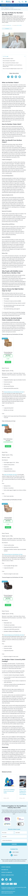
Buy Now (8, 446)
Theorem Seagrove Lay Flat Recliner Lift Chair (14, 634)
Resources (7, 7)
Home (2, 7)
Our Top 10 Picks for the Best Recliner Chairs (11, 9)
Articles (11, 7)
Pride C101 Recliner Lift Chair (10, 474)
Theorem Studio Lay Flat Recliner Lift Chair (13, 554)
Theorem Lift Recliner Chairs (8, 356)
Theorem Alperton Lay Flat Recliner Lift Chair (14, 391)
